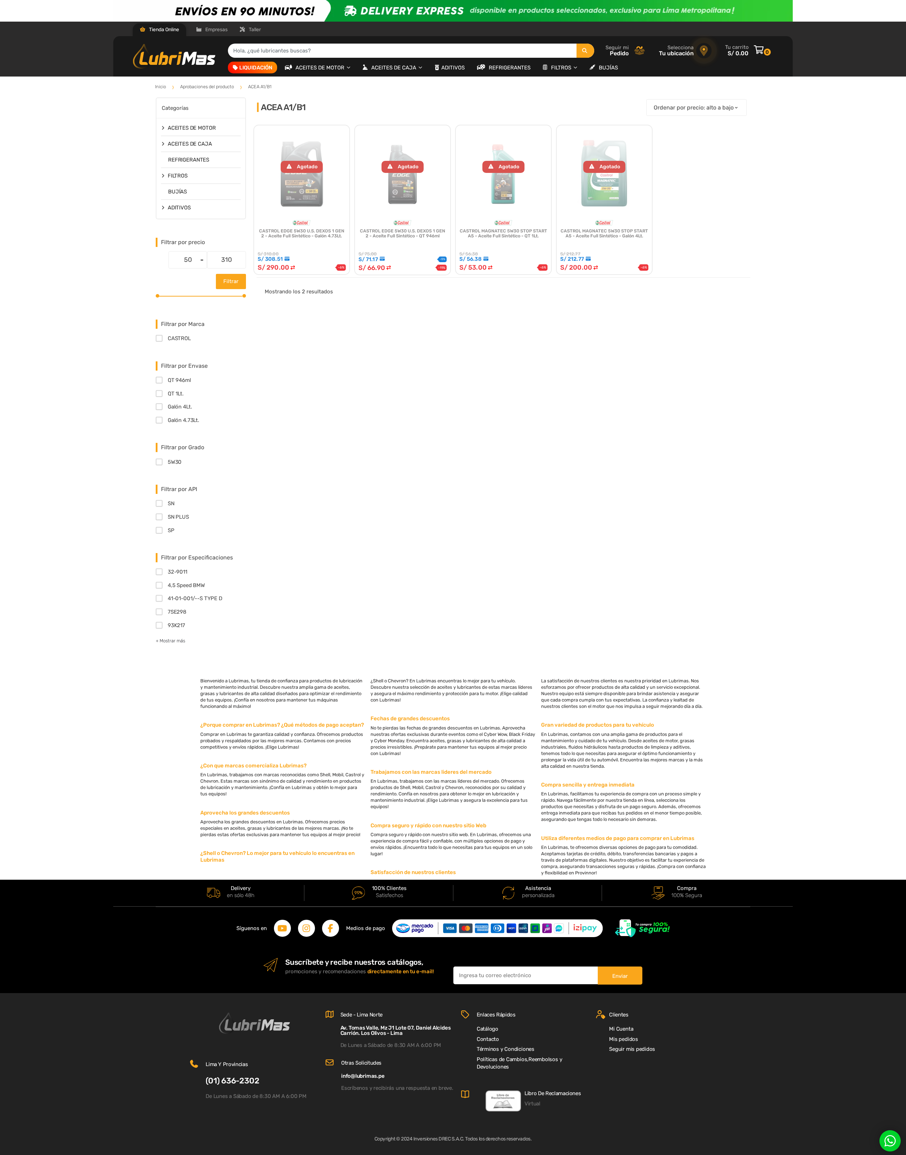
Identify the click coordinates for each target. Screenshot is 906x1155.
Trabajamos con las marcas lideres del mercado (431, 772)
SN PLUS (178, 517)
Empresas (216, 30)
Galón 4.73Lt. (183, 420)
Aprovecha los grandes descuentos (245, 813)
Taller (254, 30)
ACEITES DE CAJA (394, 67)
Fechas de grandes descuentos (410, 718)
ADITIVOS (453, 67)
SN (171, 503)
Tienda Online (163, 30)
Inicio (160, 86)
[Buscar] (585, 51)
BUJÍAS (608, 67)
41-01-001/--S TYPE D (195, 598)
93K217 (176, 625)
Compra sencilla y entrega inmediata (588, 785)
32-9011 (177, 572)
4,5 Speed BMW (186, 585)
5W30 (175, 462)
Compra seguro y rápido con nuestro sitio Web (428, 825)
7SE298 (177, 612)
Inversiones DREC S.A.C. (438, 1139)
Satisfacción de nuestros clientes (413, 872)
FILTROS (562, 67)
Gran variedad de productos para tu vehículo (597, 725)
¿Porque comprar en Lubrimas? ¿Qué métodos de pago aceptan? (282, 725)
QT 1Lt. (176, 393)
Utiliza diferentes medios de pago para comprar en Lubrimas (617, 838)
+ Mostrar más (170, 640)
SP (171, 530)
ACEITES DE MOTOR (321, 67)
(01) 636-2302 (232, 1081)
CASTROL (179, 338)
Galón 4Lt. (180, 407)
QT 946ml (179, 380)
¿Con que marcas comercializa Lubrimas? (253, 765)
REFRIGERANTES (510, 67)
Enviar (620, 976)
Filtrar (231, 281)
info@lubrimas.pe (362, 1076)
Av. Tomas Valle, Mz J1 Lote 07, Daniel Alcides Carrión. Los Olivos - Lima (395, 1030)
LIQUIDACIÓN (256, 67)
